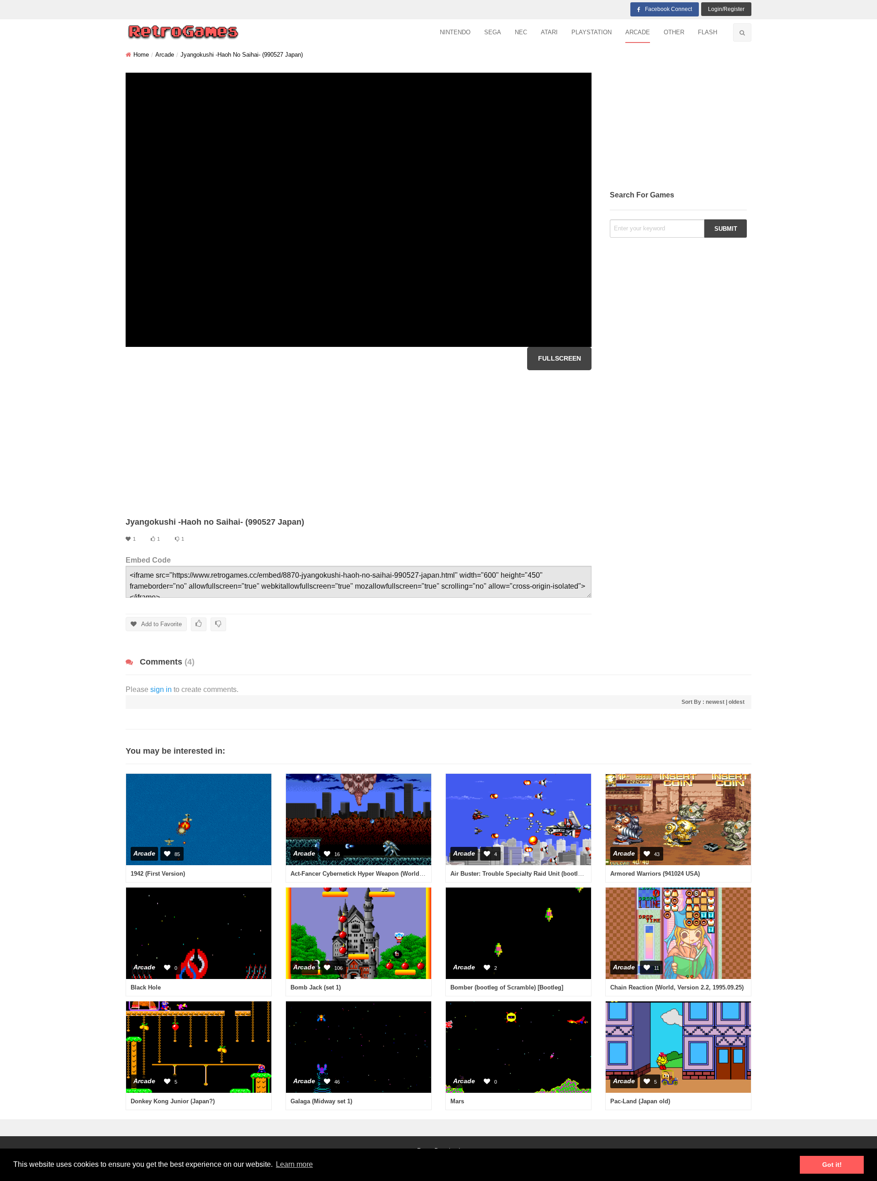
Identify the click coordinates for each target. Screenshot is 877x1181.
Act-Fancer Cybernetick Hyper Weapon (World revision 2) (371, 873)
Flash (707, 32)
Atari (549, 32)
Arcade (637, 32)
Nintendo (455, 32)
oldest (737, 702)
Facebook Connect (668, 9)
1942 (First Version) (158, 873)
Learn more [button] (294, 1164)
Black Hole (146, 987)
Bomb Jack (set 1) (316, 987)
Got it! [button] (832, 1164)
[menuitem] (455, 32)
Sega (492, 32)
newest (715, 702)
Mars (457, 1101)
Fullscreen (559, 358)
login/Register (726, 9)
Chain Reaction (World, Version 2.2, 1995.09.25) (677, 987)
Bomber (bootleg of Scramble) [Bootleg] (506, 987)
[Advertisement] (359, 443)
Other (674, 32)
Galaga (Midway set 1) (321, 1101)
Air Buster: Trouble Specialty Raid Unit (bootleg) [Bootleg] (532, 873)
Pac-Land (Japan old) (640, 1101)
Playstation (591, 32)
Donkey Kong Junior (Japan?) (173, 1101)
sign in (161, 689)
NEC (521, 32)
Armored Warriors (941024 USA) (655, 873)
